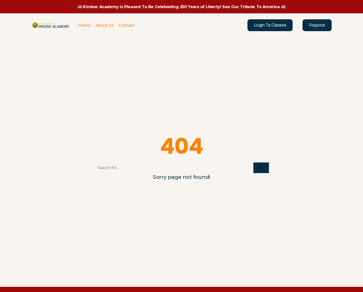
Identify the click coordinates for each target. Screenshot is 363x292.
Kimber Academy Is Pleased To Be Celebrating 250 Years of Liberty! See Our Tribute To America (181, 6)
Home (84, 25)
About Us (104, 25)
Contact (126, 25)
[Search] (261, 167)
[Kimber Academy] (51, 25)
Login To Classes (270, 25)
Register (317, 25)
